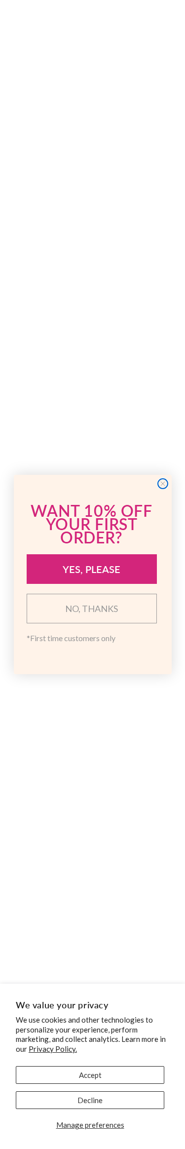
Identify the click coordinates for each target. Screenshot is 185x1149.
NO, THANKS (91, 608)
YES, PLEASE (91, 569)
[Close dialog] (163, 484)
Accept (90, 1075)
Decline (90, 1100)
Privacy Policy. (53, 1048)
